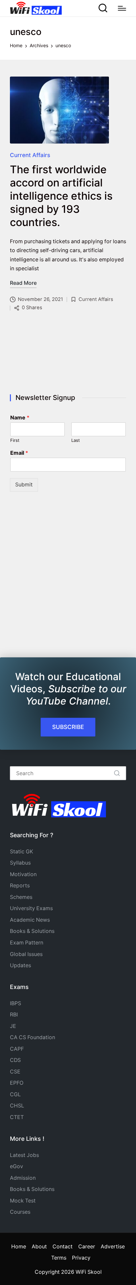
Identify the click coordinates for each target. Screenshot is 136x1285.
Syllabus (20, 863)
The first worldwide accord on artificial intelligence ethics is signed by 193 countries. (61, 196)
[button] (117, 773)
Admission (23, 1178)
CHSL (17, 1106)
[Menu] (122, 8)
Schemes (21, 897)
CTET (17, 1117)
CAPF (17, 1049)
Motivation (23, 874)
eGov (16, 1166)
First (14, 440)
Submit (24, 484)
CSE (15, 1072)
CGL (15, 1094)
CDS (15, 1060)
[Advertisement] (68, 354)
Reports (20, 885)
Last (75, 440)
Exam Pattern (26, 942)
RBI (14, 1014)
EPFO (16, 1083)
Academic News (30, 920)
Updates (20, 965)
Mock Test (23, 1201)
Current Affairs (30, 155)
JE (13, 1026)
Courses (20, 1212)
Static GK (21, 851)
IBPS (15, 1003)
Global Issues (26, 954)
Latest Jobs (24, 1155)
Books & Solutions (32, 931)
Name (19, 417)
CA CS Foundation (32, 1037)
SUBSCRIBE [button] (68, 726)
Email (19, 452)
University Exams (31, 908)
